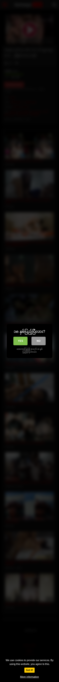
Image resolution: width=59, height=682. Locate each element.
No (38, 341)
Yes (20, 341)
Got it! (29, 670)
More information (29, 677)
